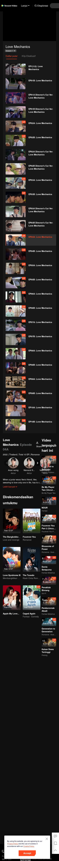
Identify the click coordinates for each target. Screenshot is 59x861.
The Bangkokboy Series (14, 536)
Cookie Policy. (28, 846)
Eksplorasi (42, 5)
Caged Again (29, 613)
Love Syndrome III (11, 575)
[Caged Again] (31, 597)
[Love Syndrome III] (11, 559)
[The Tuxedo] (31, 559)
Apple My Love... (11, 613)
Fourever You (29, 536)
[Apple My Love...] (11, 597)
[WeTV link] (9, 5)
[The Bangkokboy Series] (11, 521)
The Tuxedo (28, 575)
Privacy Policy (12, 843)
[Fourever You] (31, 521)
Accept (27, 853)
